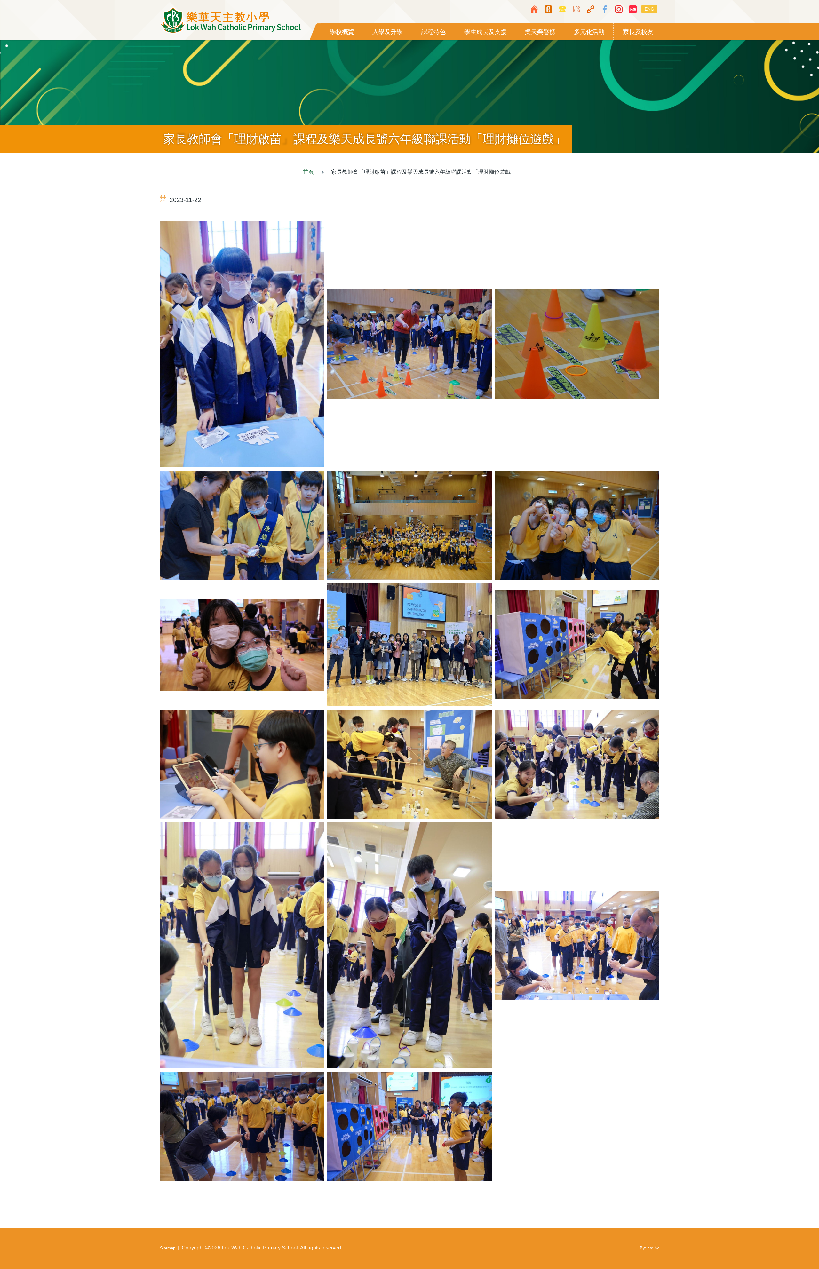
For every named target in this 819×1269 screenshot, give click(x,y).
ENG (649, 9)
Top (795, 1245)
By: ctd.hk (649, 1248)
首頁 (308, 172)
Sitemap (167, 1248)
